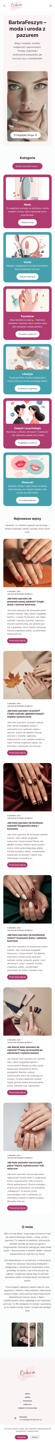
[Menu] (50, 6)
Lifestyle (27, 1404)
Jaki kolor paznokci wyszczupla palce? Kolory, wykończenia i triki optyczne (25, 1165)
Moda (27, 1394)
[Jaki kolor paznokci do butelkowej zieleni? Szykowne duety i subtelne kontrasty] (27, 899)
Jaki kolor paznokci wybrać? (20, 594)
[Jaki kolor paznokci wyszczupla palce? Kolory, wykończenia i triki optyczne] (27, 1127)
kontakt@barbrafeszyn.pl (31, 1419)
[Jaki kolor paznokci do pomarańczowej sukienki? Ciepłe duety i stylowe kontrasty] (27, 563)
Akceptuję (21, 1437)
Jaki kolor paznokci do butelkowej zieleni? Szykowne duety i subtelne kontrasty (27, 938)
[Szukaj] (4, 6)
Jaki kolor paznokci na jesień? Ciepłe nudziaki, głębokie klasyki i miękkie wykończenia (25, 713)
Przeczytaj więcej (18, 640)
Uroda (27, 1397)
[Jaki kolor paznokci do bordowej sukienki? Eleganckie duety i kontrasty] (27, 787)
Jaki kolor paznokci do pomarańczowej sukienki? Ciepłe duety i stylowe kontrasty (25, 601)
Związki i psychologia (27, 1408)
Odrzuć (35, 1437)
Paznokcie (27, 1401)
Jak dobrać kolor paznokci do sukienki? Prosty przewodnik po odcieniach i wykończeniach (25, 1050)
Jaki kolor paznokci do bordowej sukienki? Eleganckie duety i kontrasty (25, 825)
